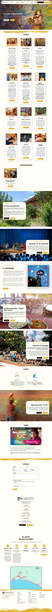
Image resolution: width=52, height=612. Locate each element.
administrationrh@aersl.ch (26, 519)
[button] (11, 169)
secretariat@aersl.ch (26, 507)
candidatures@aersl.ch (26, 516)
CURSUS (17, 2)
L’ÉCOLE (11, 2)
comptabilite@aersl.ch (26, 511)
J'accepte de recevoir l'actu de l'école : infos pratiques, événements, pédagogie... (24, 482)
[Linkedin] (8, 610)
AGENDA (22, 2)
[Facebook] (4, 610)
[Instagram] (6, 610)
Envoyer (15, 489)
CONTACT (31, 2)
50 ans (27, 2)
